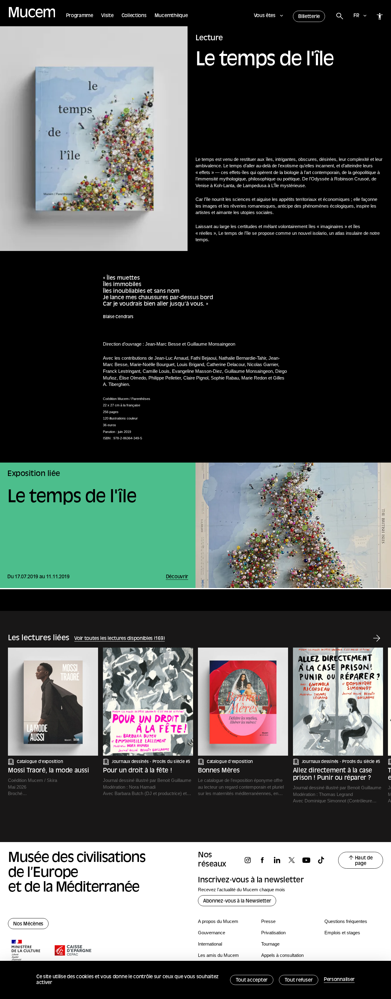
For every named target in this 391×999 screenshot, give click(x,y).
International (210, 943)
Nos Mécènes (28, 924)
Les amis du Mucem (218, 955)
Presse (268, 921)
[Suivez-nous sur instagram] (250, 860)
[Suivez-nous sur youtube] (309, 860)
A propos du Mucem (218, 921)
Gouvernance (211, 932)
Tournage (270, 943)
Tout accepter (252, 980)
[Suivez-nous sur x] (294, 860)
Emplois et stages (342, 932)
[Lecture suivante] (377, 638)
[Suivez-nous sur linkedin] (279, 860)
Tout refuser (299, 980)
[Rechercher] (339, 16)
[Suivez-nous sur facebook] (265, 860)
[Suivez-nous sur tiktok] (323, 860)
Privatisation (273, 932)
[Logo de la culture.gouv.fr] (26, 950)
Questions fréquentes (345, 921)
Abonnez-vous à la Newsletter (237, 901)
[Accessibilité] (380, 16)
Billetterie (309, 16)
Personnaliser (339, 979)
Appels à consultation (282, 955)
